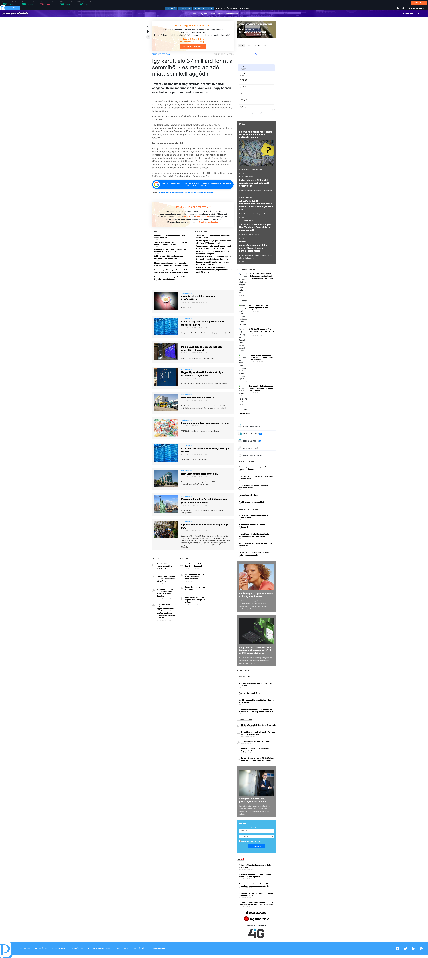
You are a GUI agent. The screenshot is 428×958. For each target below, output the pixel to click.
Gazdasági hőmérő (15, 13)
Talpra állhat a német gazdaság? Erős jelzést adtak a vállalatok (256, 477)
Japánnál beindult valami (248, 495)
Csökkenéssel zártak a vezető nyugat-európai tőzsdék (205, 450)
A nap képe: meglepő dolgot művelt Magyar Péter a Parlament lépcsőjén (165, 592)
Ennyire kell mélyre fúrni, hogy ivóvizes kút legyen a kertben (195, 600)
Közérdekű (242, 241)
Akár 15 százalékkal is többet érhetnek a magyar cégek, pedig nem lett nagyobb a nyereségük (261, 276)
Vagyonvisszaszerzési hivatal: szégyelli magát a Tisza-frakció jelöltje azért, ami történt (213, 247)
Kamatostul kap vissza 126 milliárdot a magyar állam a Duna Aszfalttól (256, 894)
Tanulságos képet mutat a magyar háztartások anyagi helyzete (213, 236)
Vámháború (171, 8)
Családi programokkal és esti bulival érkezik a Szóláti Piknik (256, 701)
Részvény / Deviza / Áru (246, 128)
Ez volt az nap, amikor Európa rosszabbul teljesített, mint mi (202, 323)
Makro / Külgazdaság (245, 197)
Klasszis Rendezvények (203, 8)
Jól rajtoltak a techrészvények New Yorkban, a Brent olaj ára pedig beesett (171, 278)
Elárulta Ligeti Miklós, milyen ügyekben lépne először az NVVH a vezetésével (213, 242)
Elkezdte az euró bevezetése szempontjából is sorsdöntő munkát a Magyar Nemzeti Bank (171, 264)
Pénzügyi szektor (161, 54)
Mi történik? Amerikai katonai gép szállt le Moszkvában (165, 566)
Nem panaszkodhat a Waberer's (197, 397)
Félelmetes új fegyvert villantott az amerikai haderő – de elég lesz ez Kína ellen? (170, 243)
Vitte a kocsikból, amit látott (249, 693)
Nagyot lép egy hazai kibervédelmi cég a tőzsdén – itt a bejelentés (202, 374)
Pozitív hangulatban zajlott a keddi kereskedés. (255, 190)
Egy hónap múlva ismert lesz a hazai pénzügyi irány (204, 526)
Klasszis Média (159, 948)
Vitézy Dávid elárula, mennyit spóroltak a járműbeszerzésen (254, 487)
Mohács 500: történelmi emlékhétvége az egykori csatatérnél (254, 516)
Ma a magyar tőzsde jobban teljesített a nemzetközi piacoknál (201, 348)
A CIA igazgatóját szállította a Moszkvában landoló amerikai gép (170, 236)
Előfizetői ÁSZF (122, 948)
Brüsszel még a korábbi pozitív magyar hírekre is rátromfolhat (166, 579)
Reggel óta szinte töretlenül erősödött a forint (205, 423)
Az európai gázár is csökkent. (249, 234)
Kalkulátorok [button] (244, 8)
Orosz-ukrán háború (255, 24)
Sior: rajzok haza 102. (247, 676)
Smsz (187, 192)
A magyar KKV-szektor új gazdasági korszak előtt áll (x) (254, 800)
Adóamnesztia (179, 192)
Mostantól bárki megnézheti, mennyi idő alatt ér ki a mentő (256, 685)
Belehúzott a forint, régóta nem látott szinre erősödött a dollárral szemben (170, 250)
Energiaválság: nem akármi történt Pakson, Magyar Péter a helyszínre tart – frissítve (257, 759)
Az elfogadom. (251, 841)
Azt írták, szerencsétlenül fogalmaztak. (253, 214)
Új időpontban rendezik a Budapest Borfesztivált (252, 526)
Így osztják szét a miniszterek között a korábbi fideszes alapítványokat (213, 253)
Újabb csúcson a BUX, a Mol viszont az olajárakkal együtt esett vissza (168, 257)
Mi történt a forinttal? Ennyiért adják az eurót (193, 565)
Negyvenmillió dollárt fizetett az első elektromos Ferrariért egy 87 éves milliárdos (261, 388)
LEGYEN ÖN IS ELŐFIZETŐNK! (193, 207)
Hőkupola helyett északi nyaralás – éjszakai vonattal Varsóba (255, 545)
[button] (403, 8)
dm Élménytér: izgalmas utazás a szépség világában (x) (256, 595)
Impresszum (25, 948)
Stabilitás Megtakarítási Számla (201, 192)
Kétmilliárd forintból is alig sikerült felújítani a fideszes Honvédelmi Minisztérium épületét (213, 258)
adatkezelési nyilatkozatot (249, 841)
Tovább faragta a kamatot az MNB (251, 502)
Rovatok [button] (233, 8)
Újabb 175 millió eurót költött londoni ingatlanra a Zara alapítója (260, 308)
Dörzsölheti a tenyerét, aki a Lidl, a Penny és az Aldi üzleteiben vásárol (195, 576)
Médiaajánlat (41, 948)
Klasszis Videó (185, 8)
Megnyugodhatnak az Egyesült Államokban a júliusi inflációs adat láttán (204, 501)
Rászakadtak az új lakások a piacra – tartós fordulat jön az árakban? (212, 263)
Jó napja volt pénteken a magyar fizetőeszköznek (198, 298)
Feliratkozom (256, 846)
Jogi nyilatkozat (59, 948)
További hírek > (245, 414)
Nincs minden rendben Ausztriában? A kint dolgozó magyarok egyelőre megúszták (255, 885)
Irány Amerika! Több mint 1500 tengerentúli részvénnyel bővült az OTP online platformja (255, 650)
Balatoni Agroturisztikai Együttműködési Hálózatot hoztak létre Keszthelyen (254, 535)
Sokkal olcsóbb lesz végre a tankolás (195, 588)
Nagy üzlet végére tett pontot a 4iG (199, 473)
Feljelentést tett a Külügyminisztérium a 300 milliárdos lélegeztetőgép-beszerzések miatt (256, 711)
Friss (217, 8)
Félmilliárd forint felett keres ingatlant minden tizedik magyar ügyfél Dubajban (261, 357)
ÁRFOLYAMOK (418, 3)
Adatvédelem (77, 948)
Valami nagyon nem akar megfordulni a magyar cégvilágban (253, 468)
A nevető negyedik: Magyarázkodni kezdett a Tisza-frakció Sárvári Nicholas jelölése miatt (171, 271)
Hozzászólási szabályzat (99, 948)
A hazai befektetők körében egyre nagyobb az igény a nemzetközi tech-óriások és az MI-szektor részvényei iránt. (255, 660)
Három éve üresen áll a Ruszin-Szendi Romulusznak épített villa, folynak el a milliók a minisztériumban (214, 270)
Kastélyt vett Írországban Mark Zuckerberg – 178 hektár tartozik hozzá (261, 331)
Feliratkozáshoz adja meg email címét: (251, 827)
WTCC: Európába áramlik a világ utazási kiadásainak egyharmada (254, 554)
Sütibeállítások (140, 948)
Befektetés (225, 8)
